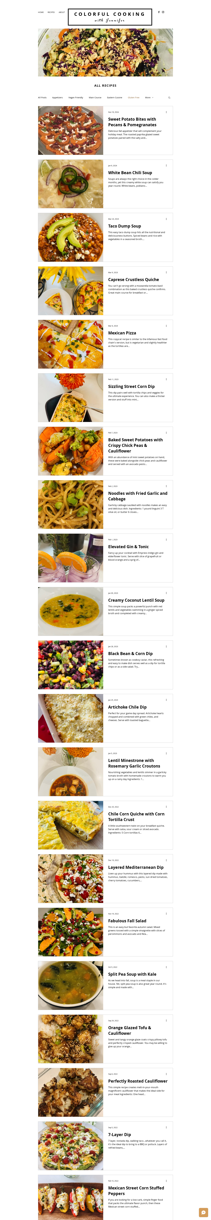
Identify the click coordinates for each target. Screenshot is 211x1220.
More (147, 97)
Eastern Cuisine (114, 97)
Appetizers (57, 97)
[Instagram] (163, 12)
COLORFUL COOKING (110, 14)
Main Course (95, 97)
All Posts (42, 97)
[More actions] (167, 112)
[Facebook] (158, 12)
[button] (169, 97)
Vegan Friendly (75, 97)
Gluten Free (133, 97)
